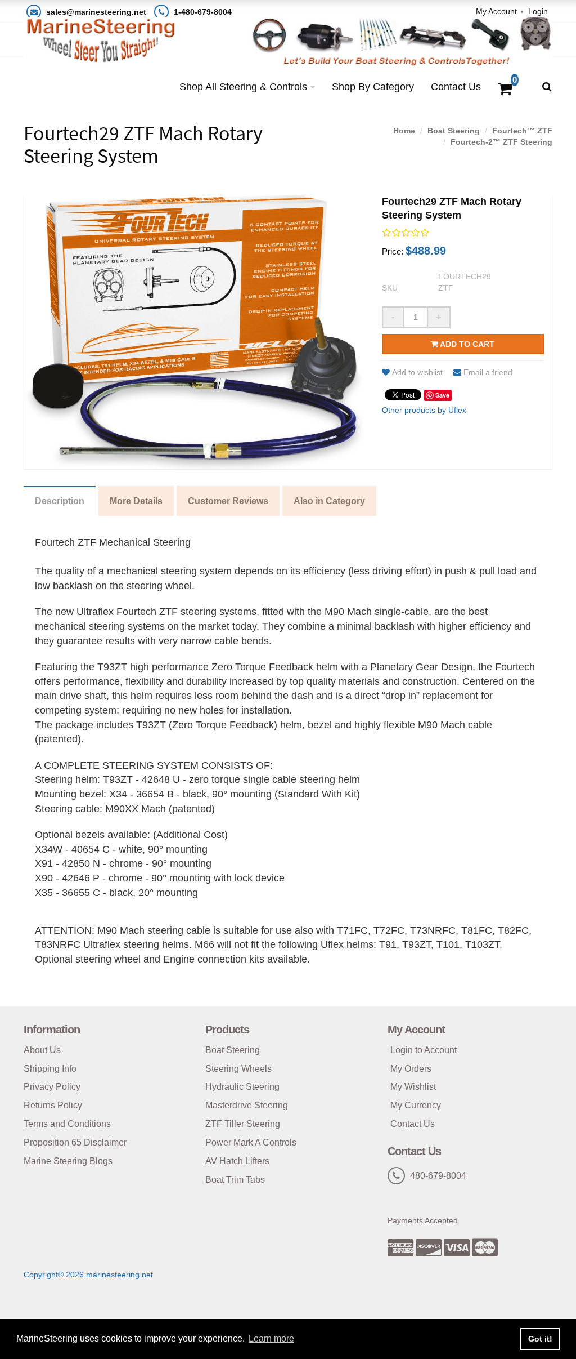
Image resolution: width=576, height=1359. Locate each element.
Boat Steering (454, 130)
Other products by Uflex (424, 410)
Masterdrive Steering (246, 1105)
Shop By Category (373, 86)
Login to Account (423, 1050)
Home (404, 130)
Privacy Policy (52, 1086)
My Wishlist (413, 1086)
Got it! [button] (540, 1338)
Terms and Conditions (67, 1124)
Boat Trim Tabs (235, 1179)
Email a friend (488, 372)
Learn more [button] (271, 1338)
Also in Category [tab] (329, 501)
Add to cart (466, 344)
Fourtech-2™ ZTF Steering (501, 141)
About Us (42, 1050)
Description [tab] (59, 501)
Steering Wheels (238, 1068)
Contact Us (456, 86)
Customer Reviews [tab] (228, 501)
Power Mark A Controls (250, 1142)
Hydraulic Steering (242, 1086)
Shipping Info (50, 1068)
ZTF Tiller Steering (242, 1124)
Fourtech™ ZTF (522, 130)
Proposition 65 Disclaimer (75, 1142)
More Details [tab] (136, 501)
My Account (496, 11)
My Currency (415, 1105)
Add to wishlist (417, 372)
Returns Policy (53, 1105)
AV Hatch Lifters (237, 1161)
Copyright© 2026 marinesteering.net (88, 1274)
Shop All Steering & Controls (243, 86)
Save (442, 395)
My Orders (410, 1068)
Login (538, 11)
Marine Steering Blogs (68, 1161)
